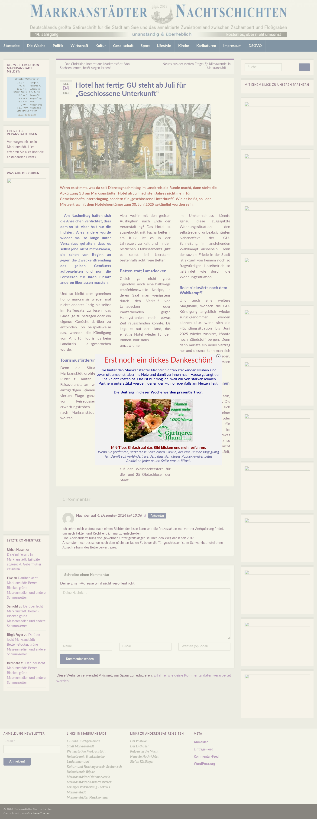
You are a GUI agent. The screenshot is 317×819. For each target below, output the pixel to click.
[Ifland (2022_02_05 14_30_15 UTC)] (158, 420)
